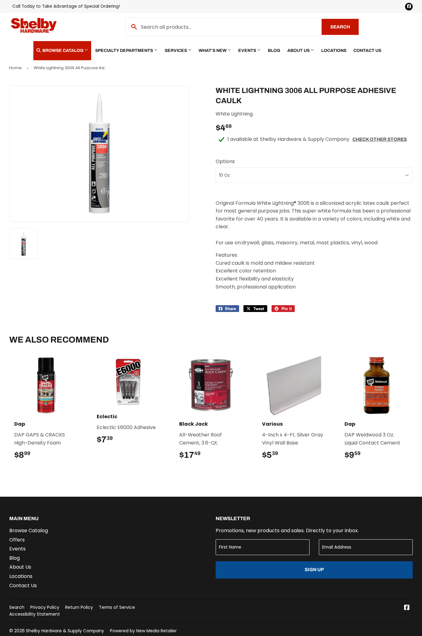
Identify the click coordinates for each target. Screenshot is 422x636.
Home (15, 68)
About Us (298, 50)
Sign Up (314, 569)
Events (247, 50)
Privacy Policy (44, 607)
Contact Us (367, 50)
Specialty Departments (124, 50)
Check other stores (379, 139)
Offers (17, 539)
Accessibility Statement (34, 614)
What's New (213, 50)
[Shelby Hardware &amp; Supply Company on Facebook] (407, 608)
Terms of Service (117, 607)
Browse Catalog (62, 50)
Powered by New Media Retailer (143, 631)
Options (225, 161)
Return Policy (79, 607)
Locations (333, 50)
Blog (274, 50)
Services (176, 50)
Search (344, 26)
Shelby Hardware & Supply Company (65, 631)
